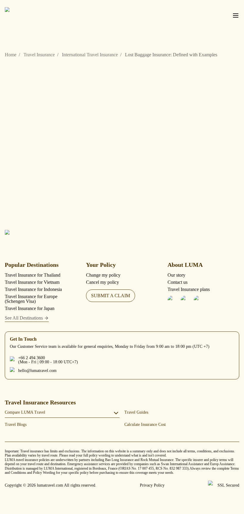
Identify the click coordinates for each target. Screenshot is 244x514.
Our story (176, 275)
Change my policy (103, 275)
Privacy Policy (152, 485)
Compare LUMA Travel (25, 412)
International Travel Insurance (90, 54)
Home (10, 54)
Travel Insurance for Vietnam (32, 282)
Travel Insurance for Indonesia (33, 289)
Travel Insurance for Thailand (32, 275)
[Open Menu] (235, 15)
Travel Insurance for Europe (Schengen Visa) (31, 299)
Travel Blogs (15, 424)
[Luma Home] (34, 15)
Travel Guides (136, 412)
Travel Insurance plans (189, 289)
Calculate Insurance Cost (145, 424)
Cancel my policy (102, 282)
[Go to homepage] (34, 237)
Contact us (177, 282)
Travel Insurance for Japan (29, 308)
